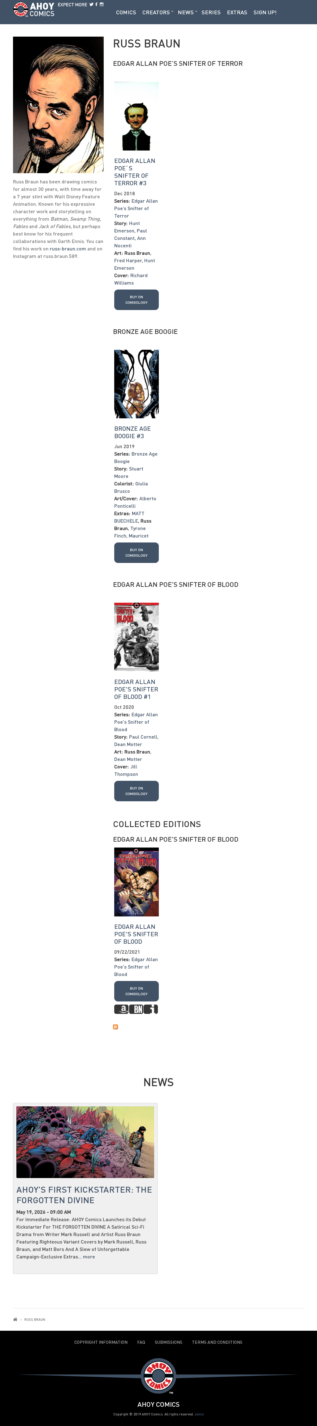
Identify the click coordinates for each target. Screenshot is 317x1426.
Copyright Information (101, 1342)
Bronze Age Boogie (145, 331)
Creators (156, 12)
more (89, 1256)
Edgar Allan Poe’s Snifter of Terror (178, 63)
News (186, 12)
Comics (126, 12)
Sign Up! (265, 12)
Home (15, 1319)
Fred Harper (128, 260)
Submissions (168, 1342)
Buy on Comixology (136, 300)
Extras (237, 12)
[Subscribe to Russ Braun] (208, 1026)
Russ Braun (137, 253)
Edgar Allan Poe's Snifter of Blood (175, 584)
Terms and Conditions (217, 1342)
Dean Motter (128, 744)
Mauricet (139, 535)
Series (211, 12)
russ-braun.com (68, 248)
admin (199, 1414)
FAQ (141, 1342)
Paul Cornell (143, 737)
